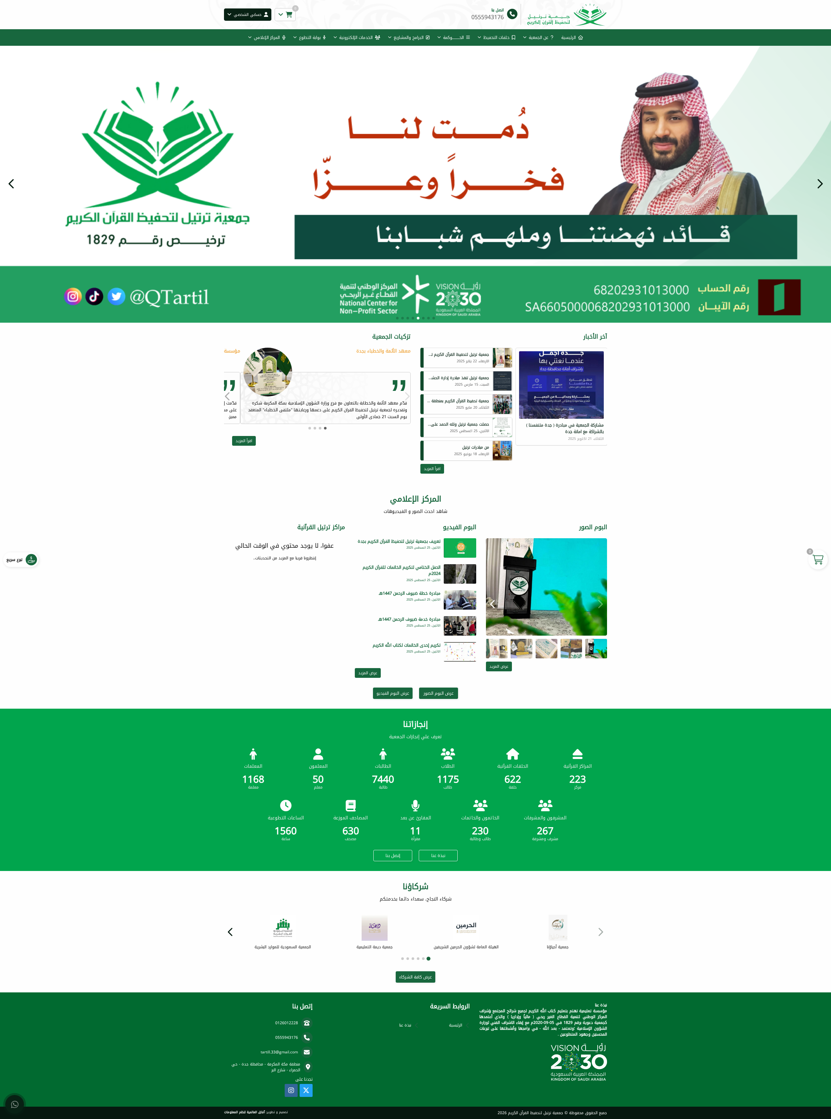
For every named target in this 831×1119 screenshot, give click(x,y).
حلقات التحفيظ (496, 37)
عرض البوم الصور (438, 693)
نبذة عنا (438, 856)
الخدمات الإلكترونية (356, 37)
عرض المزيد (499, 666)
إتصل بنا (393, 856)
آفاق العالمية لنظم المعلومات (244, 1112)
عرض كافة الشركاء (415, 977)
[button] (11, 184)
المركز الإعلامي (267, 37)
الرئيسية (568, 37)
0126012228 (286, 1022)
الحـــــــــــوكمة (453, 37)
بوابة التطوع (310, 37)
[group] (546, 587)
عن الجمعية (538, 37)
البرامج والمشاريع (409, 37)
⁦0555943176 (286, 1037)
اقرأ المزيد (432, 468)
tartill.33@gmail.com (279, 1052)
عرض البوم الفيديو (393, 693)
